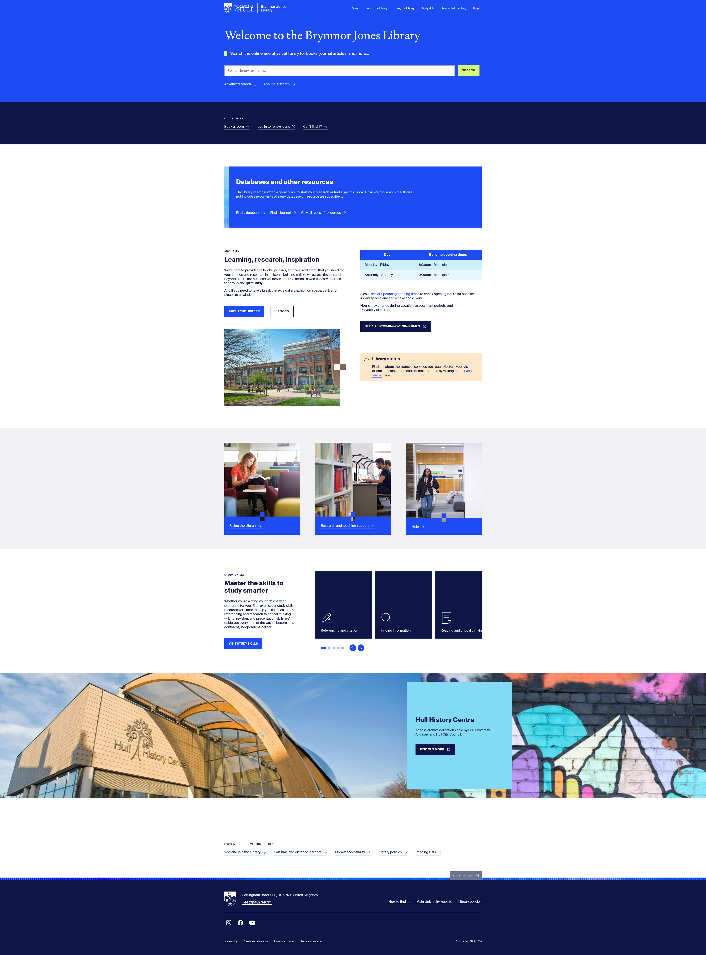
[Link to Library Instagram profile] (228, 922)
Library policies (469, 901)
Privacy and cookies (284, 941)
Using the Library (404, 8)
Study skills (427, 8)
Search (356, 8)
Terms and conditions (312, 941)
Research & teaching (453, 8)
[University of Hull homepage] (255, 8)
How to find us (399, 901)
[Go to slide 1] (324, 648)
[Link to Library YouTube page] (252, 922)
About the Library (377, 8)
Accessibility (230, 941)
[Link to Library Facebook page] (240, 922)
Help (476, 8)
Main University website (434, 901)
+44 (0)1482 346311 (257, 902)
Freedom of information (256, 941)
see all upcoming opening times (395, 294)
